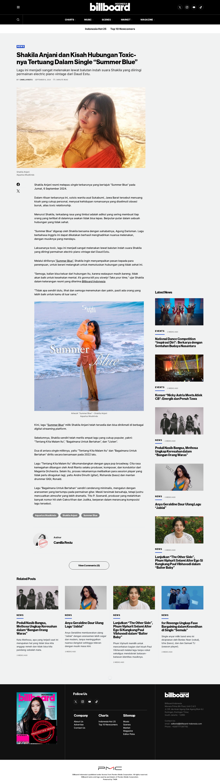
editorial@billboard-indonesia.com (186, 723)
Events (160, 331)
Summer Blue (56, 424)
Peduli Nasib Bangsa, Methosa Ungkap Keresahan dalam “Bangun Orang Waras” (176, 451)
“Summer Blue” (64, 260)
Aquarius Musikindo (45, 515)
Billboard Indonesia (93, 281)
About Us (78, 721)
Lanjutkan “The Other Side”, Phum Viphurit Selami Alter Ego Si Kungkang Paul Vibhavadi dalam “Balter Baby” (179, 562)
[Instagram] (187, 7)
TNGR (115, 779)
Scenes (127, 724)
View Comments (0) (89, 565)
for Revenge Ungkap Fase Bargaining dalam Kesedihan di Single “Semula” (182, 626)
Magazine (128, 731)
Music (126, 721)
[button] (18, 7)
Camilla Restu (63, 543)
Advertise (79, 724)
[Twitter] (179, 7)
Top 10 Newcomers (122, 28)
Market (126, 727)
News (20, 46)
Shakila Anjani (69, 515)
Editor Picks (129, 734)
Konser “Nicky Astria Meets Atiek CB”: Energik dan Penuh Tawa (178, 397)
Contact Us (79, 727)
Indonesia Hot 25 (95, 28)
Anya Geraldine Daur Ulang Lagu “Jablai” (178, 506)
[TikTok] (200, 7)
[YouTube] (193, 7)
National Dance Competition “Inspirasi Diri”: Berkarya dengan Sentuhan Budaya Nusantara (178, 342)
